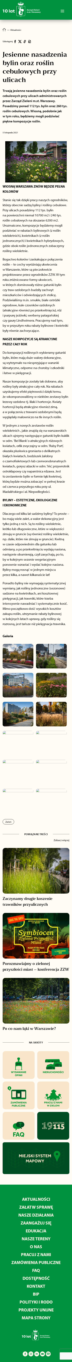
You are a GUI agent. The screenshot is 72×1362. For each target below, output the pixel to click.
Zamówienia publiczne (36, 1262)
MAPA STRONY (36, 1317)
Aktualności (36, 1199)
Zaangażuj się (36, 1223)
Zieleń (8, 821)
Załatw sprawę (36, 1207)
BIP (36, 1294)
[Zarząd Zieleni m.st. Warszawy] (22, 16)
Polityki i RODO (36, 1302)
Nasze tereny (36, 1238)
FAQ (36, 1270)
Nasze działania (36, 1215)
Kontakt (36, 1286)
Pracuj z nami (36, 1254)
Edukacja (36, 1230)
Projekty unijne (36, 1309)
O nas (36, 1246)
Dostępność (36, 1278)
